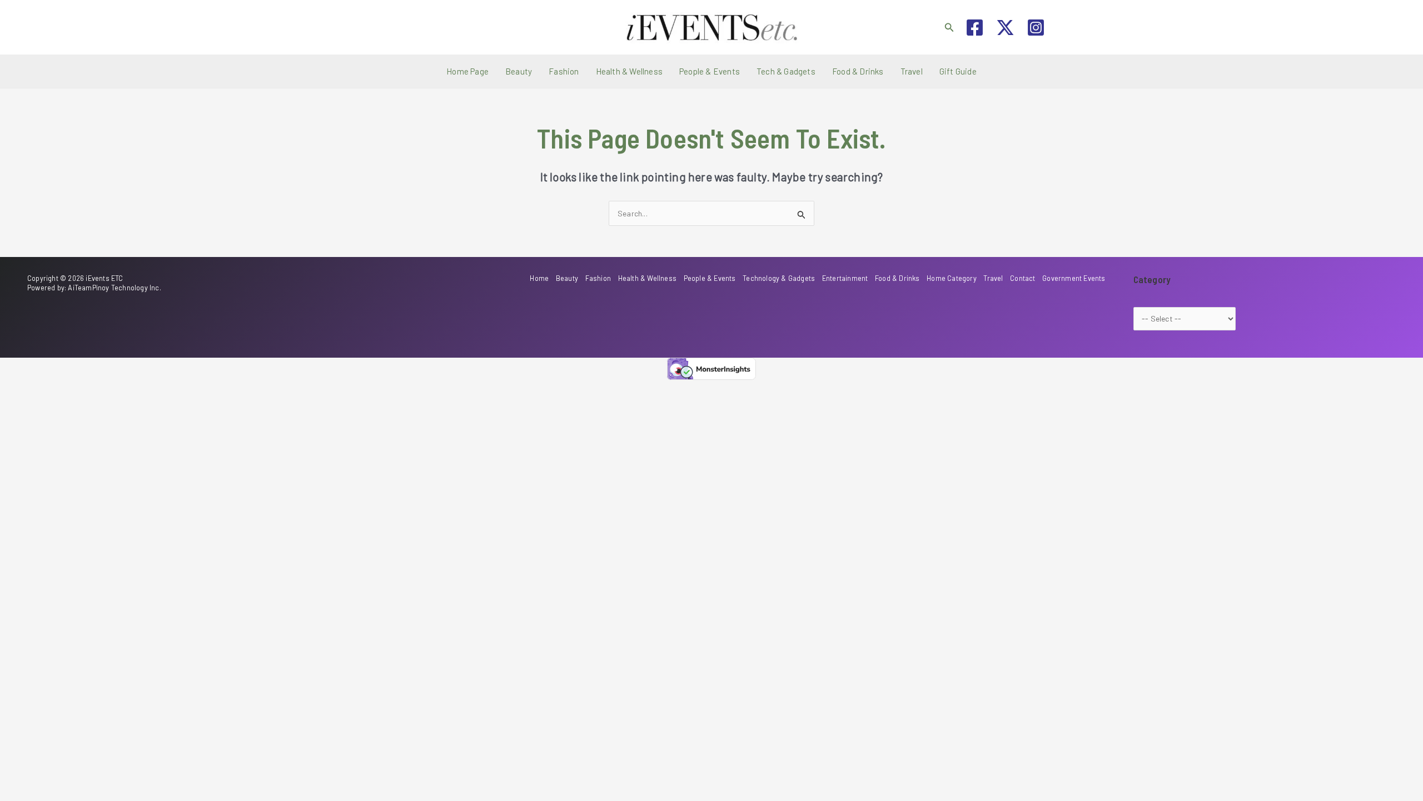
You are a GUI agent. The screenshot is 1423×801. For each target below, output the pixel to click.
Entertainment (845, 278)
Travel (911, 71)
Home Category (952, 278)
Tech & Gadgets (786, 71)
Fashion (564, 71)
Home (539, 278)
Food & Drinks (858, 71)
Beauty (518, 71)
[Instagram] (1036, 27)
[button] (949, 27)
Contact (1022, 278)
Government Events (1073, 278)
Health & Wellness (629, 71)
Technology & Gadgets (779, 278)
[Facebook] (975, 27)
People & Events (709, 71)
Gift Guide (958, 71)
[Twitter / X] (1005, 27)
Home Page (467, 71)
